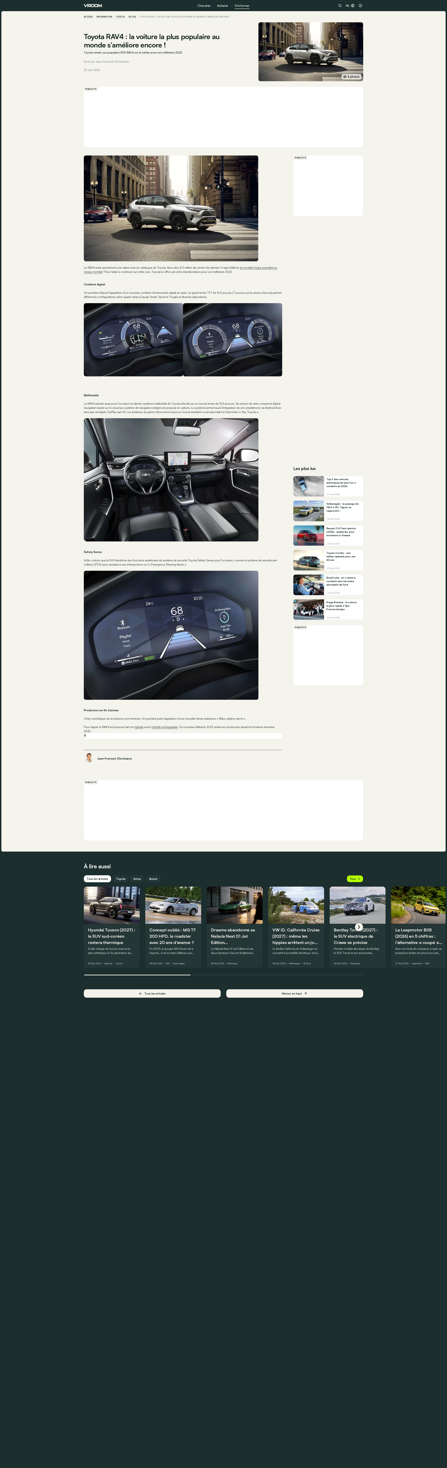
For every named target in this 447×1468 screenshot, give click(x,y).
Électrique (232, 963)
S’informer (242, 5)
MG (167, 963)
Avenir (153, 879)
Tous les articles (97, 879)
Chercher (204, 5)
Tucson (119, 963)
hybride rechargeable (165, 727)
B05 (427, 963)
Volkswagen (294, 963)
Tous (353, 879)
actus (132, 17)
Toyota (120, 17)
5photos (354, 76)
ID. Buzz (307, 963)
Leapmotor (417, 963)
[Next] (359, 927)
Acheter (222, 5)
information (104, 17)
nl (348, 5)
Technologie (179, 963)
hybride (139, 727)
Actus (137, 879)
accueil (88, 17)
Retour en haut (292, 993)
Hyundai (108, 963)
